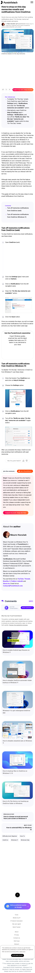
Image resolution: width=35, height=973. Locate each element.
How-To (22, 836)
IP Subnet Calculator (16, 921)
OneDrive (6, 133)
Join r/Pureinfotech (26, 471)
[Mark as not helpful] (26, 460)
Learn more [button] (22, 951)
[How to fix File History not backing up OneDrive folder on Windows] (17, 790)
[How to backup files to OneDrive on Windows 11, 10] (17, 760)
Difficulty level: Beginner (10, 836)
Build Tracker (17, 927)
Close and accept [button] (17, 955)
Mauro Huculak (11, 23)
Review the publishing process (18, 625)
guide (6, 194)
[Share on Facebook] (9, 89)
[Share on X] (6, 89)
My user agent (16, 924)
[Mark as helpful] (23, 460)
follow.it (16, 944)
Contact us (16, 938)
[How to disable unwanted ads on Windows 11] (17, 730)
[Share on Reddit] (3, 89)
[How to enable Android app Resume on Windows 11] (17, 639)
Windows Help (25, 840)
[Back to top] (17, 895)
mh (17, 971)
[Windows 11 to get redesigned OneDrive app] (17, 699)
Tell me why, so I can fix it (17, 464)
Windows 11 (20, 152)
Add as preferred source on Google (18, 906)
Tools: (16, 915)
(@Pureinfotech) (20, 24)
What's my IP (16, 918)
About (16, 932)
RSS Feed (16, 941)
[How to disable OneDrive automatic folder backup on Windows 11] (17, 669)
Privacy (16, 935)
